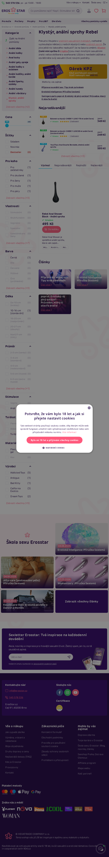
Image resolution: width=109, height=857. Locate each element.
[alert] (54, 428)
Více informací (69, 432)
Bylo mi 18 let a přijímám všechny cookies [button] (54, 440)
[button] (54, 447)
